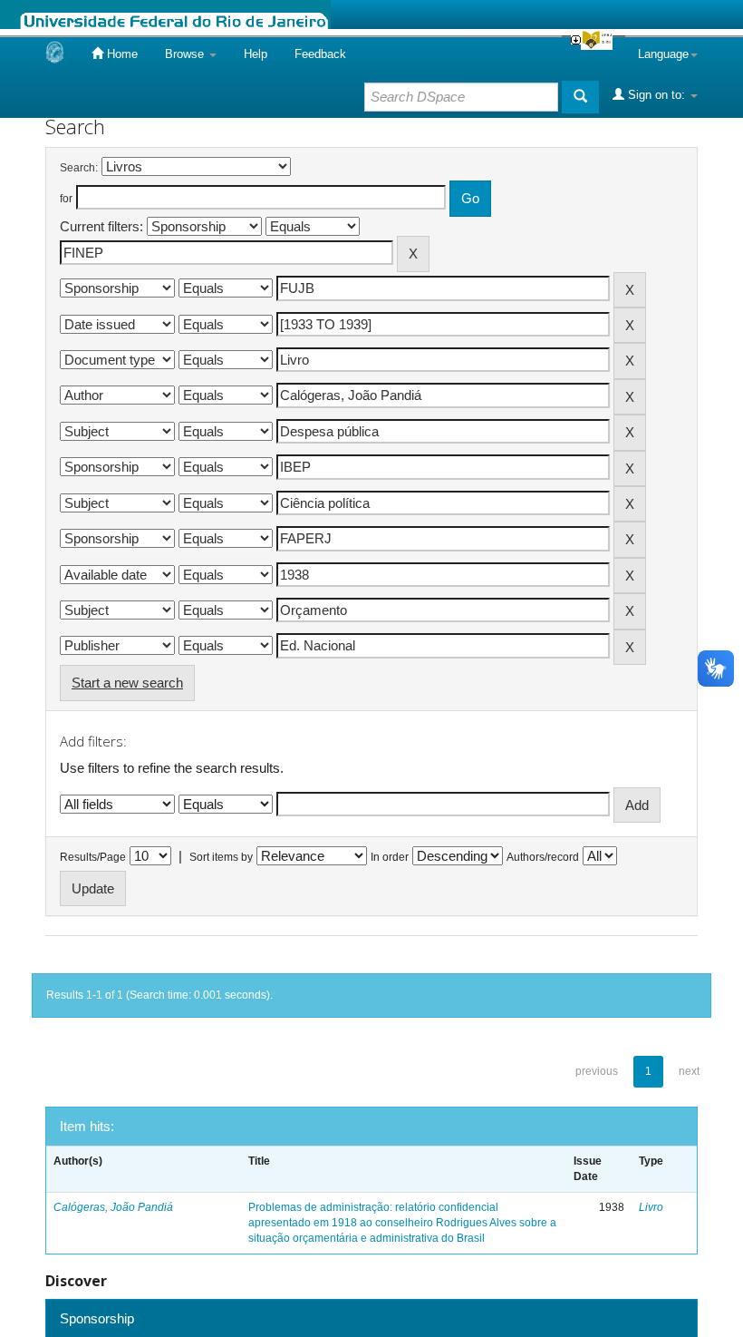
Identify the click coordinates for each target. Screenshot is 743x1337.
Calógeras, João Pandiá (113, 1207)
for (66, 198)
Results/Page (93, 857)
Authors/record (543, 857)
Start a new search (127, 682)
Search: (79, 167)
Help (255, 54)
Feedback (320, 54)
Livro (651, 1207)
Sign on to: (656, 95)
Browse (186, 54)
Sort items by (221, 857)
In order (390, 857)
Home (120, 54)
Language (663, 54)
